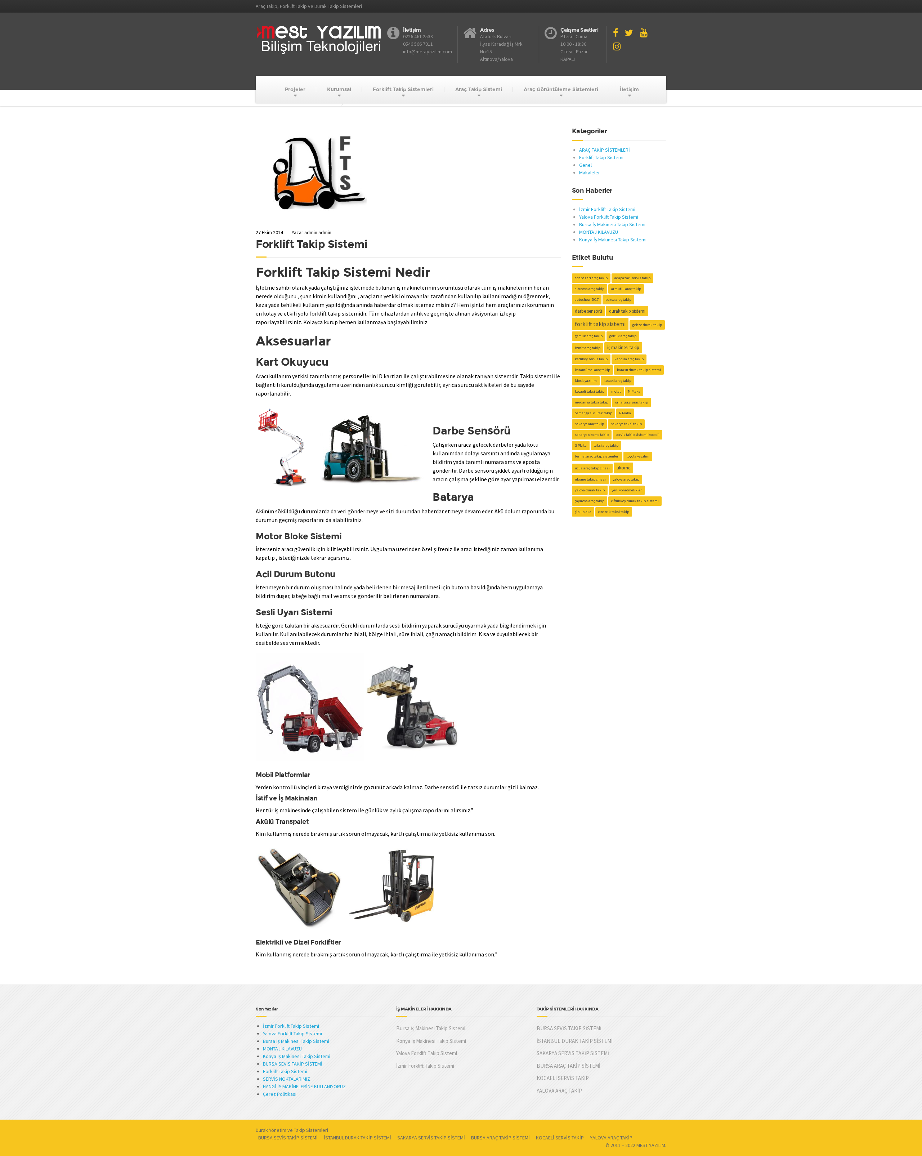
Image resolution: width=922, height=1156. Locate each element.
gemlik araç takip (589, 336)
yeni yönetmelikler (627, 490)
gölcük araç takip (622, 336)
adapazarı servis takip (632, 278)
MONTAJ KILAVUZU (598, 232)
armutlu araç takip (626, 288)
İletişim (629, 89)
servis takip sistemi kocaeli (637, 434)
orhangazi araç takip (631, 402)
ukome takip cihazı (590, 479)
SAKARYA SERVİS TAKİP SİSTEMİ (573, 1053)
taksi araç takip (606, 445)
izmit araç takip (587, 347)
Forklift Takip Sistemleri (403, 89)
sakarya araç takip (589, 423)
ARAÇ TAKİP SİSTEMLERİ (604, 150)
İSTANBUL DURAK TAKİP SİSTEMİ (575, 1040)
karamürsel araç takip (592, 369)
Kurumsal (339, 89)
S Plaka (581, 445)
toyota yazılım (637, 456)
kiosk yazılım (586, 380)
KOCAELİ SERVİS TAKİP (563, 1078)
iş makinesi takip (623, 347)
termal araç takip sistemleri (597, 456)
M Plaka (634, 391)
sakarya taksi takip (626, 423)
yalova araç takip (626, 479)
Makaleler (589, 172)
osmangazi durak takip (593, 413)
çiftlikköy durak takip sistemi (635, 501)
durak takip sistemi (627, 311)
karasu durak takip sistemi (639, 369)
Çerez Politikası (279, 1094)
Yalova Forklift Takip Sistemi (608, 217)
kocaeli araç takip (617, 380)
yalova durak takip (590, 490)
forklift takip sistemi (600, 323)
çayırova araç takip (589, 501)
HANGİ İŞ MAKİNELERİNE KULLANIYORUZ (304, 1086)
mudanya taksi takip (591, 402)
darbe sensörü (588, 311)
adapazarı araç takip (591, 278)
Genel (585, 165)
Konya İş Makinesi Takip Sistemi (612, 239)
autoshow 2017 (587, 299)
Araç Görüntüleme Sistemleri (561, 89)
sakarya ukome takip (592, 434)
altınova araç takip (589, 288)
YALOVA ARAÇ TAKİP (559, 1090)
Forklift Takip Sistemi (311, 244)
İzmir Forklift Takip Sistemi (607, 209)
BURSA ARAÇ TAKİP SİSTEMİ (568, 1065)
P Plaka (625, 413)
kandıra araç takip (629, 359)
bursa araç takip (618, 299)
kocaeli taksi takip (589, 391)
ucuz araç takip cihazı (592, 468)
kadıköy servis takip (591, 359)
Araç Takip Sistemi (478, 89)
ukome (623, 468)
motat (616, 391)
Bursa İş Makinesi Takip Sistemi (612, 224)
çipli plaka (583, 511)
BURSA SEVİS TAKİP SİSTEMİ (292, 1064)
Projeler (295, 89)
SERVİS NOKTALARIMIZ (286, 1079)
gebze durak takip (647, 324)
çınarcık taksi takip (613, 511)
